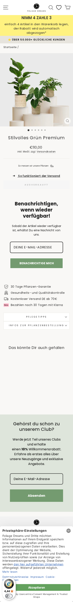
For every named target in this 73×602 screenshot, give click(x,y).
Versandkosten (46, 151)
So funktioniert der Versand (36, 176)
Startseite (10, 47)
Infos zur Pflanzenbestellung (36, 325)
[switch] (9, 596)
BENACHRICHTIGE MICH (36, 263)
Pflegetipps (36, 316)
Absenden (36, 495)
